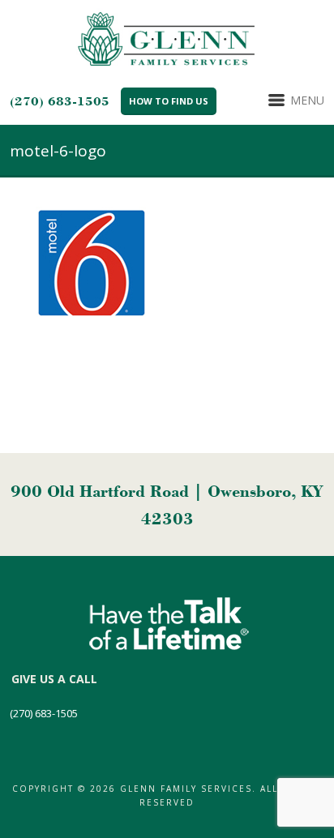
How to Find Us (168, 101)
